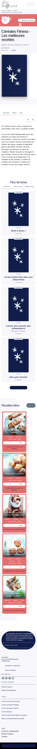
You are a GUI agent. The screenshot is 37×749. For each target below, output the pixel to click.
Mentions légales (7, 734)
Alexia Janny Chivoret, (12, 45)
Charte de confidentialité (10, 731)
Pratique (9, 10)
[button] (27, 20)
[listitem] (3, 678)
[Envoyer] (31, 645)
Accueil (3, 10)
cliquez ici (20, 640)
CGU (3, 728)
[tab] (6, 113)
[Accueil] (9, 4)
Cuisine (15, 10)
